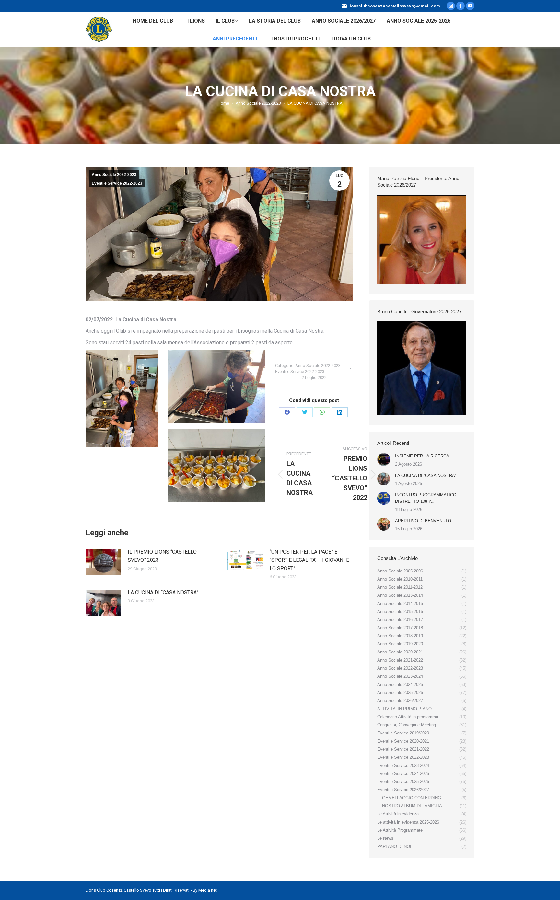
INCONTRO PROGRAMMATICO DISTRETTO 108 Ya (425, 498)
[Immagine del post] (103, 562)
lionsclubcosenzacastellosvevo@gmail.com (394, 6)
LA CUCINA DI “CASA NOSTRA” (163, 592)
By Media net (205, 890)
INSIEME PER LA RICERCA (422, 456)
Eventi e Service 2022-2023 (117, 183)
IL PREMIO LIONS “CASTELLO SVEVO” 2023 (162, 556)
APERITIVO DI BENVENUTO (423, 520)
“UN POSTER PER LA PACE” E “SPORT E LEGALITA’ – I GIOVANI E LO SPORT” (309, 560)
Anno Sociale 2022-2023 (114, 174)
